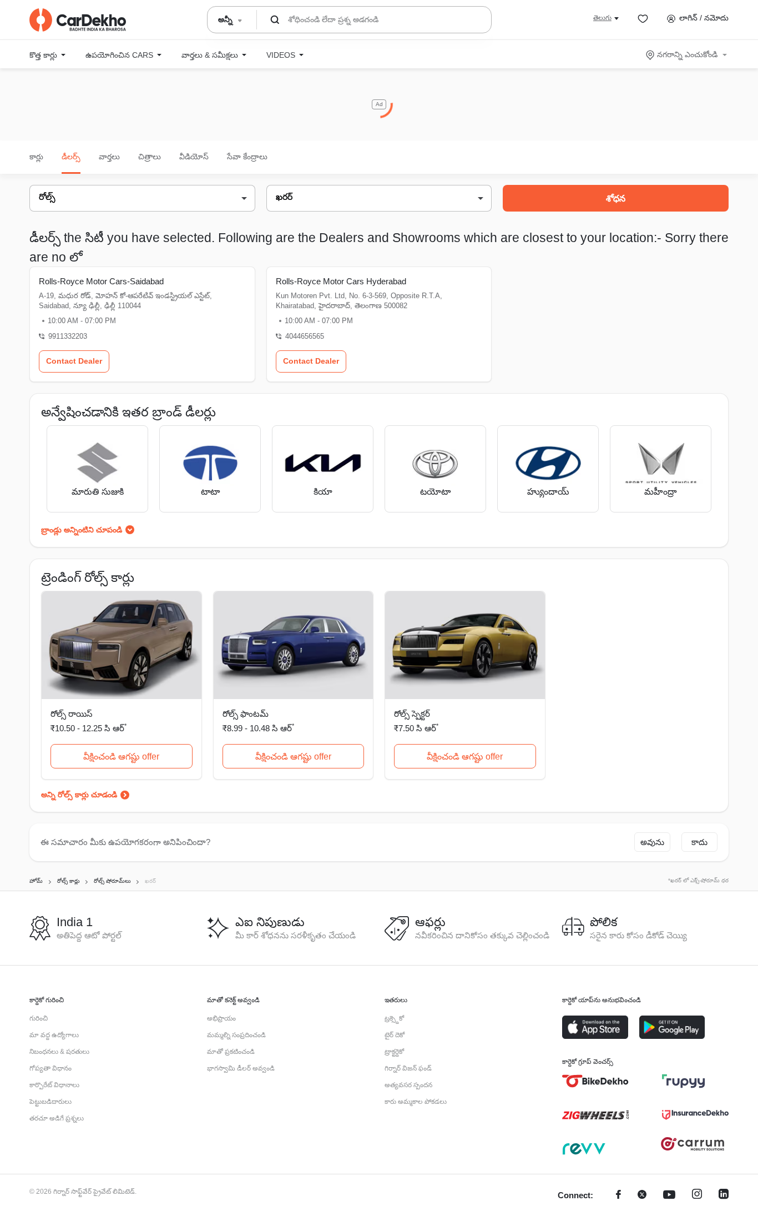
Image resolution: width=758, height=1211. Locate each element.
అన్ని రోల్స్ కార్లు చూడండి (79, 794)
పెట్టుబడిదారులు (50, 1102)
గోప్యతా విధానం (50, 1068)
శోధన (615, 198)
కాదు (699, 842)
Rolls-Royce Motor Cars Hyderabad (341, 281)
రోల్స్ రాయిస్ (71, 713)
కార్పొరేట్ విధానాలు (54, 1085)
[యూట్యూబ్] (669, 1196)
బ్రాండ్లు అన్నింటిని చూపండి (81, 529)
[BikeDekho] (595, 1081)
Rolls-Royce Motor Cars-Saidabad (101, 281)
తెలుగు (602, 18)
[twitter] (642, 1196)
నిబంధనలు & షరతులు (59, 1052)
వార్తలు (109, 156)
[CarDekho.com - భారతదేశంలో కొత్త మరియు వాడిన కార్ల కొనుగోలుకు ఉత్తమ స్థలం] (77, 20)
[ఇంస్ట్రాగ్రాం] (697, 1196)
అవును (652, 842)
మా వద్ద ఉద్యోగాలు (54, 1035)
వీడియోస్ (194, 156)
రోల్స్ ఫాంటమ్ (246, 713)
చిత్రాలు (149, 156)
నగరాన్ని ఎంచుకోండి (687, 54)
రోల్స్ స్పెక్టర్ (412, 713)
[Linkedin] (724, 1196)
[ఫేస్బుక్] (618, 1196)
